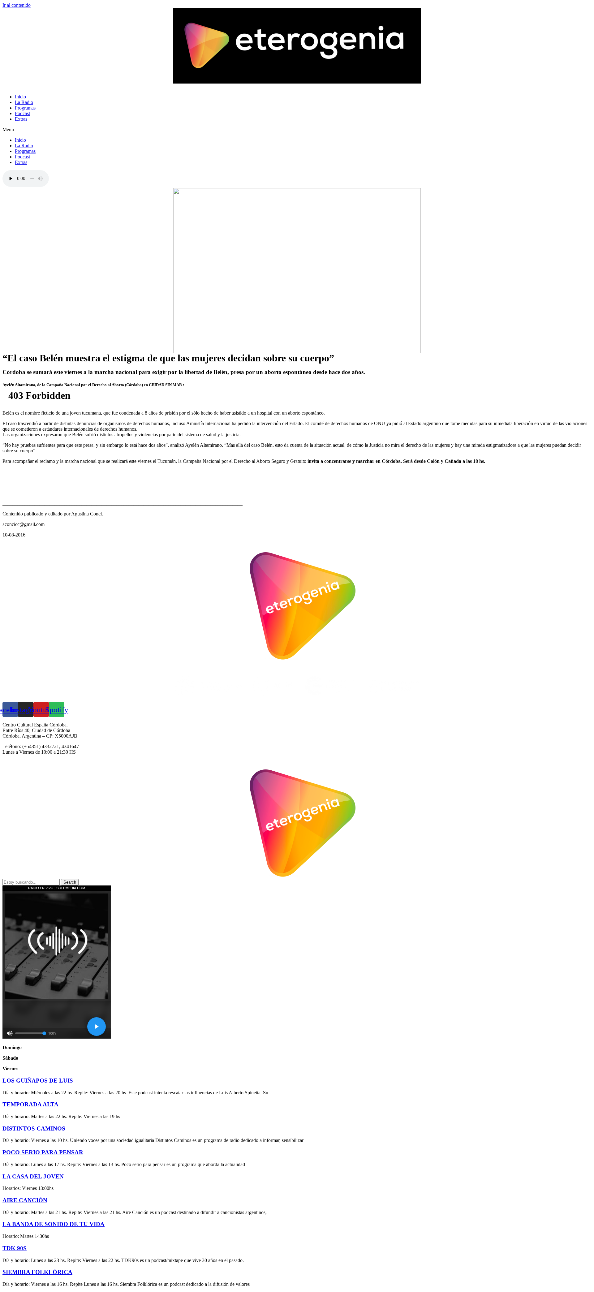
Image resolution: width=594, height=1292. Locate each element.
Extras (21, 119)
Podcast (22, 113)
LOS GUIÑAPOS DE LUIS (37, 1080)
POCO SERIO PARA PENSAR (42, 1152)
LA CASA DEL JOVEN (33, 1176)
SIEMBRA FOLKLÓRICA (37, 1272)
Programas (25, 107)
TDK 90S (14, 1248)
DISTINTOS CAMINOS (33, 1128)
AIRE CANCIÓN (24, 1200)
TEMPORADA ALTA (30, 1104)
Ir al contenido (16, 5)
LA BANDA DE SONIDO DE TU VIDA (53, 1224)
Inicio (20, 96)
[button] (297, 129)
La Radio (24, 102)
